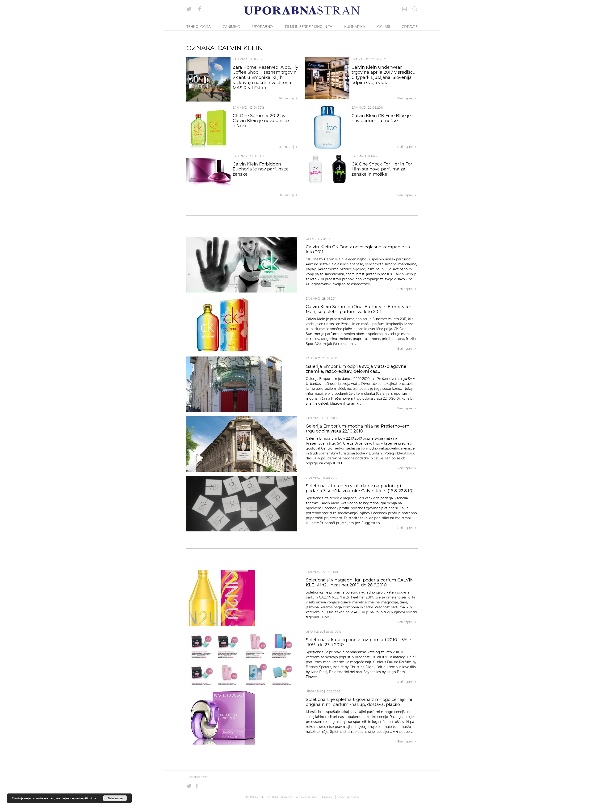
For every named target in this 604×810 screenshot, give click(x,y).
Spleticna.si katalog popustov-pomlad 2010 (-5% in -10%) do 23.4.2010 (359, 642)
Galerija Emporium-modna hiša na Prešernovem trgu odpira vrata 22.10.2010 (357, 429)
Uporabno (360, 59)
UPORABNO (262, 27)
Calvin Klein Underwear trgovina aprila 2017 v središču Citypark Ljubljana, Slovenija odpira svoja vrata (383, 75)
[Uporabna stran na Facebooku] (199, 9)
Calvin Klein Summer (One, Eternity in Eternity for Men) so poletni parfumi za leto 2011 (358, 309)
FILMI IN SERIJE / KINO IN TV (308, 27)
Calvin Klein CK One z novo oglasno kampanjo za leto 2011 (358, 249)
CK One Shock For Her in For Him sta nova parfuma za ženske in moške (382, 169)
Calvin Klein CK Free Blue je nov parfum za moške (381, 118)
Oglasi (311, 239)
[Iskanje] (415, 9)
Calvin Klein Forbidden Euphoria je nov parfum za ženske (261, 169)
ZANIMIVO (231, 27)
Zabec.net (310, 797)
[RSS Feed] (404, 9)
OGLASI (383, 27)
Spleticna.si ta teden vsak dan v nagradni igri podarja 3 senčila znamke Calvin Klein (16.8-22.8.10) (360, 488)
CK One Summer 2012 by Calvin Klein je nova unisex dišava (261, 121)
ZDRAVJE (410, 27)
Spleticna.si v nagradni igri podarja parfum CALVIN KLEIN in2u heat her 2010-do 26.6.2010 (360, 582)
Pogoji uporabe (348, 797)
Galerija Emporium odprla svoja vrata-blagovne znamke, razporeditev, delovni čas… (356, 369)
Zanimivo (240, 59)
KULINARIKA (354, 27)
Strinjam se (115, 798)
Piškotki (327, 797)
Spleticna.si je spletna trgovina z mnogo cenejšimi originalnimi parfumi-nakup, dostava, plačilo (359, 702)
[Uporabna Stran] (302, 10)
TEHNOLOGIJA (198, 27)
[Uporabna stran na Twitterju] (189, 9)
